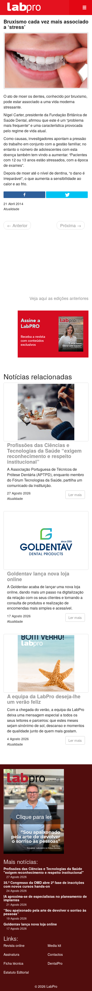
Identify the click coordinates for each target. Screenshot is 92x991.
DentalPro (55, 963)
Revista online (14, 945)
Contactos (55, 954)
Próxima (70, 225)
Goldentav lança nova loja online (38, 576)
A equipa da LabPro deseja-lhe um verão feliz (43, 699)
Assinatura (11, 954)
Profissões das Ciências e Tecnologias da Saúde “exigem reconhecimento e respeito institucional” (44, 453)
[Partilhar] (24, 194)
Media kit (54, 945)
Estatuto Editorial (16, 972)
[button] (84, 7)
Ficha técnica (13, 963)
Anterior (17, 225)
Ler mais (75, 494)
